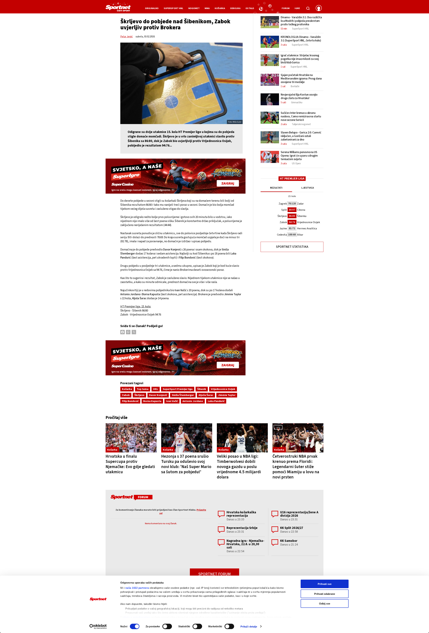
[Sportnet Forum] (131, 498)
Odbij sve (324, 603)
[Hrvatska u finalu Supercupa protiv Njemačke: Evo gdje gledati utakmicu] (131, 438)
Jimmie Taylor (226, 395)
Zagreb (283, 204)
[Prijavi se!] (319, 8)
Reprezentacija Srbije (242, 528)
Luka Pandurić (216, 401)
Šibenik (201, 389)
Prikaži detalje (248, 626)
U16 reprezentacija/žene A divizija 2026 (299, 514)
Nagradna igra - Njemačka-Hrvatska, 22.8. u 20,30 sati (245, 544)
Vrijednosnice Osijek (223, 389)
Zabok (126, 395)
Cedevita (282, 235)
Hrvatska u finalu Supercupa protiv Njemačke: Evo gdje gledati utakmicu (130, 464)
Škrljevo (139, 395)
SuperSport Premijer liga (178, 389)
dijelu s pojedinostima (136, 617)
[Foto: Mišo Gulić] (181, 83)
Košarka (127, 389)
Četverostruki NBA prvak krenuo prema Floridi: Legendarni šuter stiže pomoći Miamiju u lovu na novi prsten (295, 466)
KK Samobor (288, 541)
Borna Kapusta (152, 401)
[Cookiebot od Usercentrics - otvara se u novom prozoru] (98, 626)
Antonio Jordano (192, 401)
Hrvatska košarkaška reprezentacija (241, 514)
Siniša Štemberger (183, 395)
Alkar (300, 235)
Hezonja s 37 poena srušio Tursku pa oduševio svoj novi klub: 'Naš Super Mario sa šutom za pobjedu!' (186, 464)
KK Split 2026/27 (291, 528)
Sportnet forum (214, 574)
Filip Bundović (130, 401)
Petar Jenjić (126, 36)
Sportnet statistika (292, 247)
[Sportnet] (118, 8)
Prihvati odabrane (324, 593)
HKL (155, 389)
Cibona (301, 210)
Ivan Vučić (172, 401)
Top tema (142, 389)
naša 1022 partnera (137, 587)
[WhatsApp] (128, 332)
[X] (134, 332)
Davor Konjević (158, 395)
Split (284, 210)
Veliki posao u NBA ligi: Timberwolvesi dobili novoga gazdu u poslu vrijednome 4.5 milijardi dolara (239, 466)
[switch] (167, 626)
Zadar (300, 204)
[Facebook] (122, 332)
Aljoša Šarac (206, 395)
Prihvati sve (324, 584)
